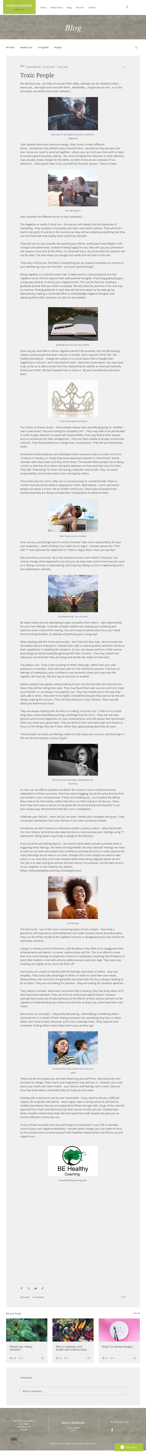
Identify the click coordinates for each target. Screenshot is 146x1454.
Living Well (43, 47)
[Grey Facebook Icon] (127, 7)
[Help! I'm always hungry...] (119, 1330)
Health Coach (19, 9)
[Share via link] (42, 1288)
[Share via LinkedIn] (35, 1288)
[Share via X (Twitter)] (28, 1288)
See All (137, 1313)
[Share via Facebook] (21, 1288)
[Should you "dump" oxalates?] (26, 1330)
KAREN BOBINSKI (19, 5)
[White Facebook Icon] (112, 1430)
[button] (136, 47)
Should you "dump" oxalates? (21, 1348)
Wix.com (92, 1443)
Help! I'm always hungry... (118, 1346)
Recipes (58, 47)
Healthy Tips (26, 47)
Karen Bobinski (73, 1422)
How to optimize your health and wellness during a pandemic (73, 1348)
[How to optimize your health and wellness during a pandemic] (73, 1330)
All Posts (10, 47)
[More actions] (124, 67)
